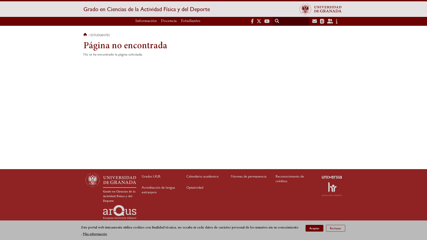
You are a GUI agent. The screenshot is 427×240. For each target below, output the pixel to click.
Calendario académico (202, 176)
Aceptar (314, 228)
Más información (95, 234)
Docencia (169, 21)
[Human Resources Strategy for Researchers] (332, 189)
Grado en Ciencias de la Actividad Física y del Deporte (146, 9)
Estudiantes (190, 21)
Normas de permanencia (248, 176)
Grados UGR (151, 176)
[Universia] (332, 177)
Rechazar (335, 228)
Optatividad (194, 187)
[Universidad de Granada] (320, 9)
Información (146, 21)
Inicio (85, 35)
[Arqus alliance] (119, 212)
